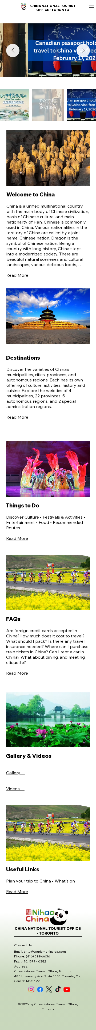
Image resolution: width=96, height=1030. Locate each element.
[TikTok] (58, 989)
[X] (49, 989)
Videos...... (15, 788)
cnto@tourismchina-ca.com (45, 951)
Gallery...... (15, 772)
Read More (17, 275)
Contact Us (23, 945)
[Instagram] (31, 989)
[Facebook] (40, 989)
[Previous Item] (12, 50)
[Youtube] (67, 989)
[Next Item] (83, 50)
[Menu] (48, 7)
